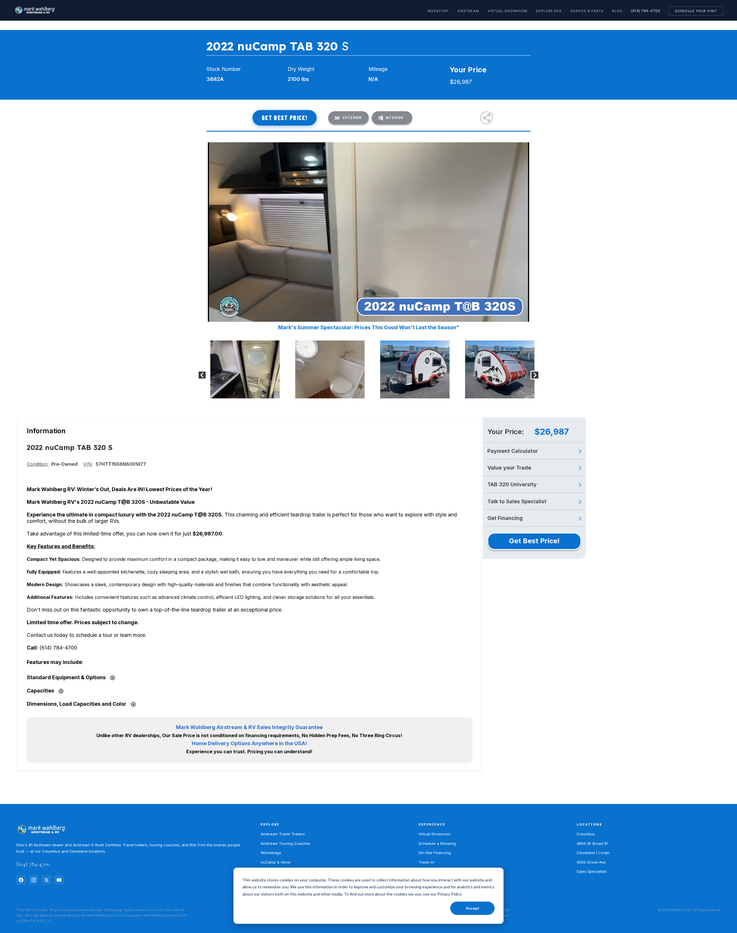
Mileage (378, 69)
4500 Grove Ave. (592, 862)
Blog (617, 11)
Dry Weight (301, 69)
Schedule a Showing (437, 843)
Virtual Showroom (508, 11)
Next (535, 375)
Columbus (586, 834)
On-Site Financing (435, 852)
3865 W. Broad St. (593, 843)
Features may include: (55, 662)
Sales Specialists (592, 871)
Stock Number (223, 69)
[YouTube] (59, 880)
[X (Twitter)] (46, 880)
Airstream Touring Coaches (285, 843)
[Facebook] (21, 880)
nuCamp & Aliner (276, 862)
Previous (202, 375)
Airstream (468, 11)
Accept (472, 908)
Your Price (468, 69)
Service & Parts (586, 11)
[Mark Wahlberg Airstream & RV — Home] (35, 10)
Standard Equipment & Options (67, 677)
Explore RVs (549, 11)
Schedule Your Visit (696, 11)
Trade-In (426, 862)
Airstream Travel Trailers (283, 834)
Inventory (438, 11)
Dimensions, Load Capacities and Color (77, 704)
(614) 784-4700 (645, 11)
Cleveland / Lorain (593, 852)
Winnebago (271, 852)
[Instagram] (34, 880)
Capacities (41, 691)
